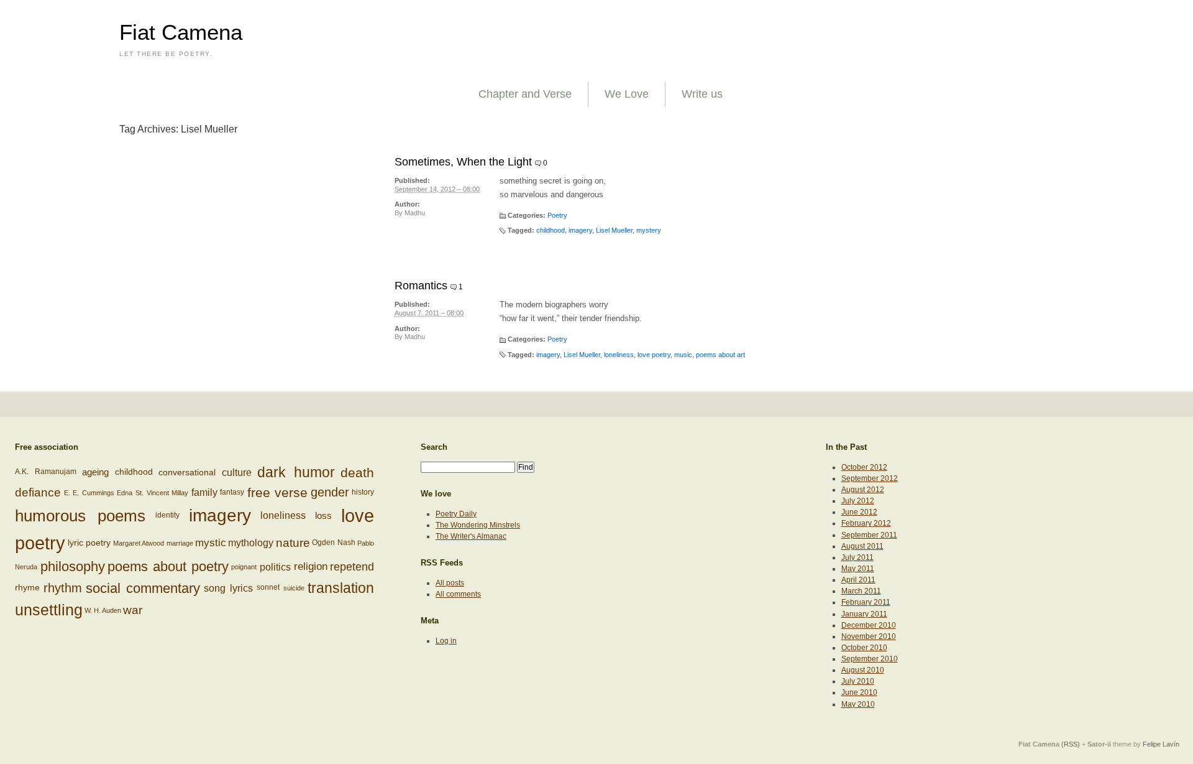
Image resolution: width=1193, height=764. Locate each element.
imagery (580, 230)
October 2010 (864, 647)
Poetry (557, 215)
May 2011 (857, 568)
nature (293, 542)
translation (341, 588)
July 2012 (857, 500)
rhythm (62, 588)
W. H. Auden (103, 610)
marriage (180, 543)
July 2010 (857, 681)
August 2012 (862, 489)
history (363, 492)
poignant (244, 567)
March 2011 (861, 591)
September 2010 (869, 659)
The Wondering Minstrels (478, 525)
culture (237, 472)
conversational (187, 472)
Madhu (415, 213)
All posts (450, 583)
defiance (38, 492)
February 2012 (866, 523)
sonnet (268, 587)
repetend (352, 567)
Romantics (421, 285)
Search (434, 447)
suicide (293, 588)
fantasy (232, 492)
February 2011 (865, 602)
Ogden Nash (333, 542)
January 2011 (864, 614)
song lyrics (228, 587)
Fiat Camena (180, 32)
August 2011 (862, 546)
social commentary (143, 587)
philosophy (72, 566)
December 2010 (868, 625)
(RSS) (1070, 744)
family (204, 492)
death (357, 472)
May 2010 (858, 704)
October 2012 (864, 467)
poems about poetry (167, 566)
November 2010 (868, 636)
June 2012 (859, 512)
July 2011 (857, 557)
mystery (648, 230)
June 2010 (859, 692)
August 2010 (862, 670)
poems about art (720, 354)
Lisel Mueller (614, 230)
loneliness (619, 354)
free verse (277, 492)
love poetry (654, 354)
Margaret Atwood (138, 543)
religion (310, 567)
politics (275, 566)
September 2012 (869, 478)
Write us (702, 94)
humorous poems (80, 515)
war (132, 610)
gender (330, 492)
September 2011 (869, 535)
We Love (627, 94)
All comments (458, 594)
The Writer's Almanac (471, 536)
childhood (550, 230)
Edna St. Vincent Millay (152, 492)
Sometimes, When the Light (463, 162)
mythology (250, 543)
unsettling (49, 609)
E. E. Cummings (89, 492)
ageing (95, 472)
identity (167, 515)
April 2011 (858, 579)
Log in (446, 640)
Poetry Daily (456, 514)
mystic (210, 542)
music (683, 354)
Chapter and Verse (525, 94)
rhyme (27, 587)
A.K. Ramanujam (45, 471)
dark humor (296, 472)
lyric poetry (89, 542)
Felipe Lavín (1161, 744)
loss (323, 515)
